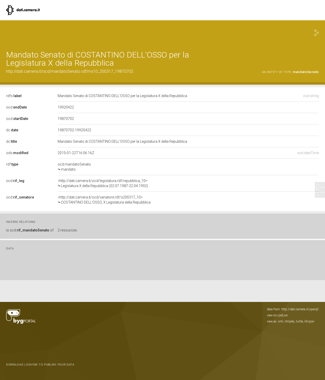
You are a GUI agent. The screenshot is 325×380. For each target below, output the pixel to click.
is (30, 230)
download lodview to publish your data (40, 364)
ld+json (309, 321)
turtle (299, 321)
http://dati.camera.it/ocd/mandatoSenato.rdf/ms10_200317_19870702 (69, 71)
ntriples (290, 321)
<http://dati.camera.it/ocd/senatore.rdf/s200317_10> (104, 199)
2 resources (67, 230)
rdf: (12, 164)
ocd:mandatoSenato (74, 166)
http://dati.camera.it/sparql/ (300, 309)
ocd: (16, 107)
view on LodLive (277, 315)
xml (280, 321)
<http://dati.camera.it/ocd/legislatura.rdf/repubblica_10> (103, 183)
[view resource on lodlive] (316, 32)
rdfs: (14, 96)
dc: (12, 130)
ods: (17, 153)
